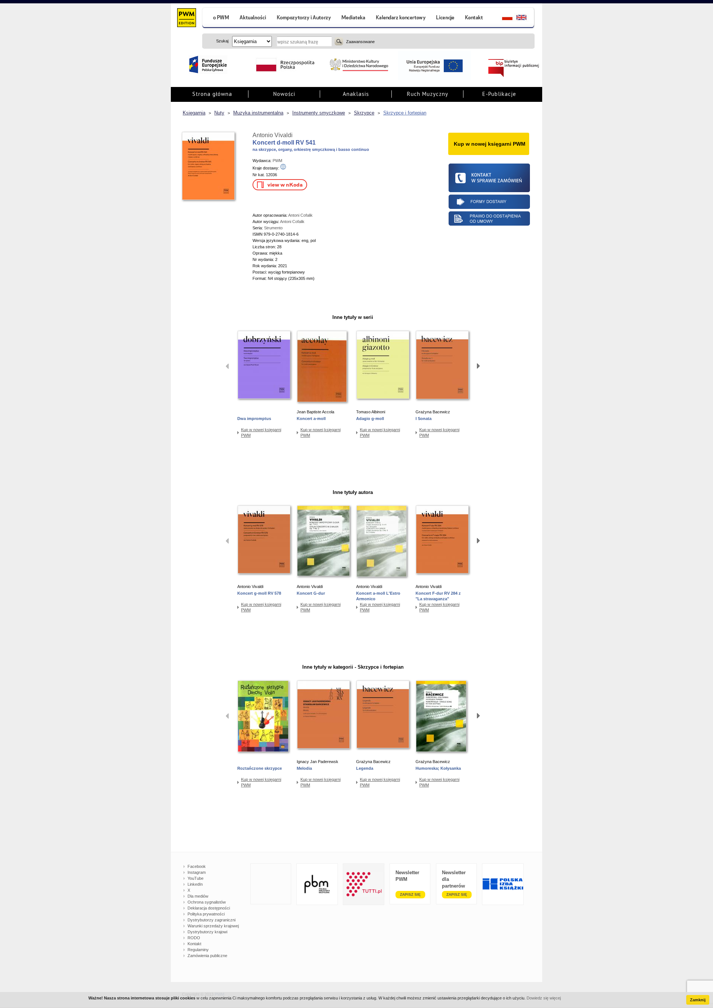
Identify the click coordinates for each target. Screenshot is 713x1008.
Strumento (273, 228)
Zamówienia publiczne (207, 955)
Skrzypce (364, 113)
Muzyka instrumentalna (258, 113)
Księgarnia (194, 113)
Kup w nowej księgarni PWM (261, 432)
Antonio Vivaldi (273, 135)
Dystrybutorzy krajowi (207, 932)
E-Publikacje (499, 93)
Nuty (219, 113)
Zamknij (698, 1000)
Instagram (197, 872)
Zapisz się (410, 894)
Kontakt (194, 943)
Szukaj (339, 41)
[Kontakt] (475, 18)
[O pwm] (218, 18)
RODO (194, 938)
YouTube (196, 878)
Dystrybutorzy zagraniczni (211, 920)
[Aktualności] (253, 18)
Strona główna (212, 93)
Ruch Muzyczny (427, 93)
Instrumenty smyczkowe (318, 113)
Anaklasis (356, 93)
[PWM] (186, 18)
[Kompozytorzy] (304, 18)
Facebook (197, 866)
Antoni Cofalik (300, 215)
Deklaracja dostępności (209, 908)
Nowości (284, 93)
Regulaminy (198, 949)
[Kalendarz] (401, 18)
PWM (277, 160)
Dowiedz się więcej (544, 998)
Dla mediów (198, 896)
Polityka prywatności (206, 914)
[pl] (502, 18)
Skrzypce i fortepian (404, 113)
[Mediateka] (353, 18)
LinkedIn (195, 884)
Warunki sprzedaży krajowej (213, 926)
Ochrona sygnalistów (207, 902)
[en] (525, 18)
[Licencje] (445, 18)
